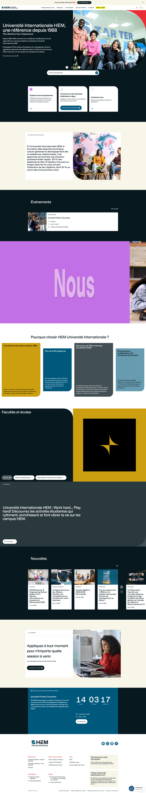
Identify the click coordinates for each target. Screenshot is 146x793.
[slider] (17, 317)
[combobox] (73, 72)
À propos (91, 7)
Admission (60, 7)
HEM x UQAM (100, 7)
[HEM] (10, 7)
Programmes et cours (47, 7)
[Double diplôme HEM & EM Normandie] (84, 589)
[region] (73, 282)
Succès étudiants (81, 7)
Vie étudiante (69, 7)
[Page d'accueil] (40, 749)
